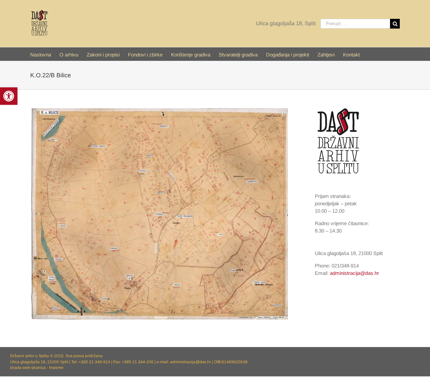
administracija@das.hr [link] (354, 273)
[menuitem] (44, 54)
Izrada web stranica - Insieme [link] (36, 367)
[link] (8, 96)
